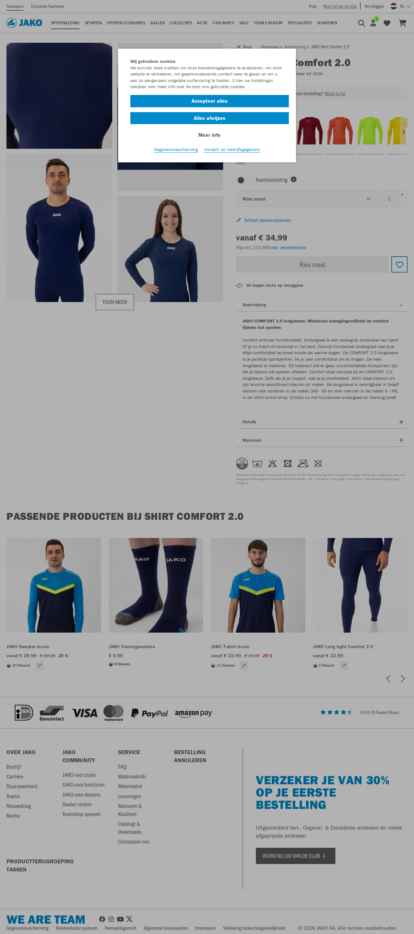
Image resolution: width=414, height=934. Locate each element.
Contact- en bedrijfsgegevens (232, 149)
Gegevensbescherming (176, 149)
